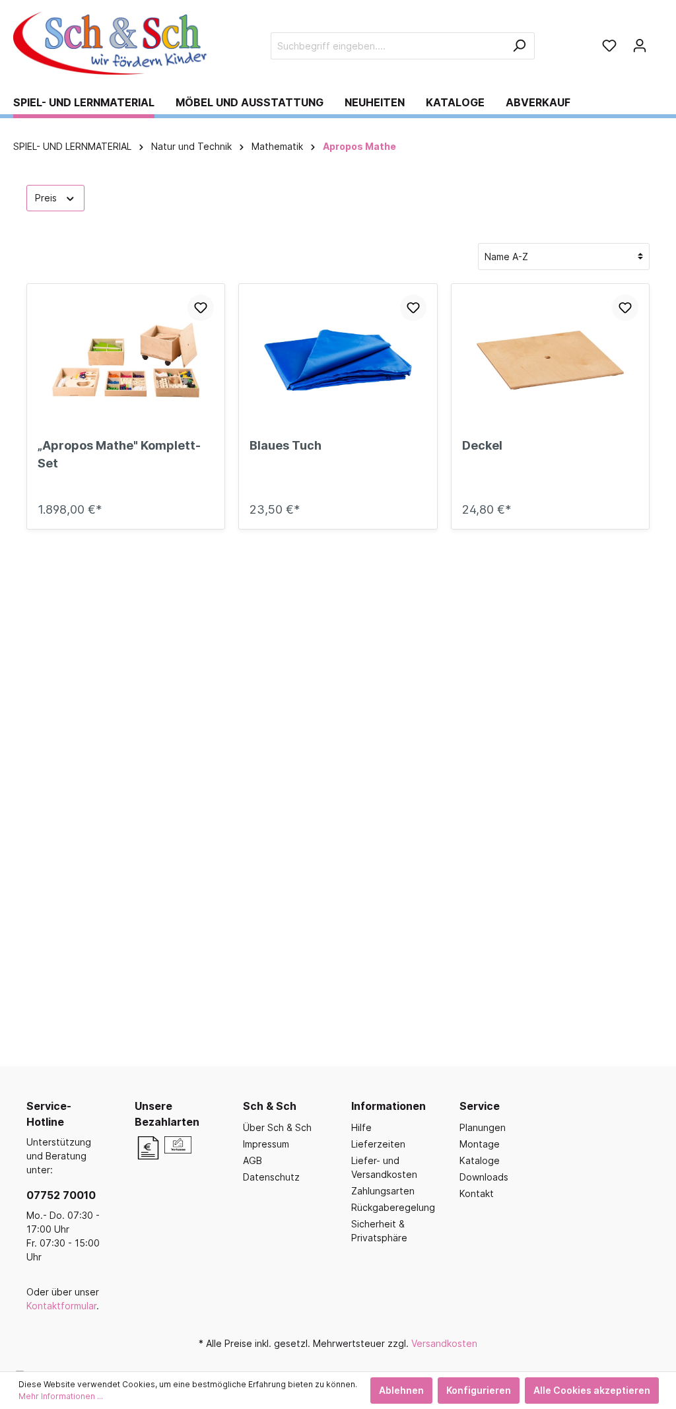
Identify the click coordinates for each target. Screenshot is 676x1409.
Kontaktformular (61, 1305)
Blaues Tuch (285, 445)
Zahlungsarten (383, 1190)
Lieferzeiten (378, 1144)
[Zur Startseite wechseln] (112, 43)
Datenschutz (271, 1177)
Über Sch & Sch (277, 1127)
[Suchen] (519, 45)
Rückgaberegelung (393, 1207)
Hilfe (361, 1127)
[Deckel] (550, 360)
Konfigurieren (478, 1390)
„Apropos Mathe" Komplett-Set (119, 454)
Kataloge (479, 1160)
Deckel (482, 445)
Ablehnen (401, 1390)
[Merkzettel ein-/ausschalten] (200, 307)
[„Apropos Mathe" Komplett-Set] (126, 360)
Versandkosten (444, 1343)
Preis (47, 197)
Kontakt (476, 1193)
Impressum (266, 1144)
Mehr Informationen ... (60, 1396)
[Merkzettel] (609, 45)
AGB (252, 1160)
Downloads (483, 1177)
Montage (479, 1144)
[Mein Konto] (640, 45)
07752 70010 (61, 1195)
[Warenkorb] (659, 41)
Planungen (482, 1127)
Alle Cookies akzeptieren (591, 1390)
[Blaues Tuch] (338, 360)
